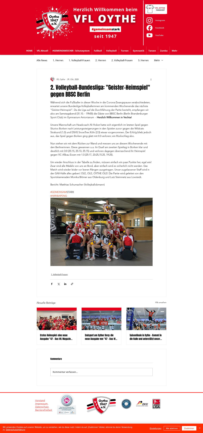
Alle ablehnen (172, 428)
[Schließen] (199, 428)
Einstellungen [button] (155, 428)
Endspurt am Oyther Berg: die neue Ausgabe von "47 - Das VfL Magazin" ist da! (100, 337)
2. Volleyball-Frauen (122, 60)
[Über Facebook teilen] (51, 284)
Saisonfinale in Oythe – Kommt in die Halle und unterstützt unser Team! (146, 337)
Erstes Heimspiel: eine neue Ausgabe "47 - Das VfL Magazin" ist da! (56, 337)
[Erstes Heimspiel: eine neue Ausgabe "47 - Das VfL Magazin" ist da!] (57, 319)
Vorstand (40, 400)
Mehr (157, 60)
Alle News (42, 60)
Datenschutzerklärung (15, 429)
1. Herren (58, 60)
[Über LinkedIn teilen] (65, 284)
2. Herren (100, 60)
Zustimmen (189, 428)
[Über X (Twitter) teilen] (58, 284)
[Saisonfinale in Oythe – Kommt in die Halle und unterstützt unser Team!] (146, 319)
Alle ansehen (160, 302)
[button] (98, 50)
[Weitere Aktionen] (151, 79)
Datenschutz (42, 406)
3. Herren (143, 60)
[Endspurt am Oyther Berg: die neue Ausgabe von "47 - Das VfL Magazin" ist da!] (102, 319)
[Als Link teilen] (72, 284)
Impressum (41, 403)
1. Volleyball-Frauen (79, 60)
